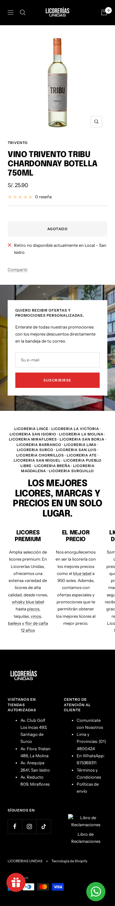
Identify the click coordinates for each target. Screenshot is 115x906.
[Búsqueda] (23, 12)
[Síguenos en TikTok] (43, 826)
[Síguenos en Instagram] (29, 826)
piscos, (33, 608)
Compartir (18, 269)
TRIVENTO (18, 142)
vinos (36, 616)
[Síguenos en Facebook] (15, 826)
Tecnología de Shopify (69, 861)
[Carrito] (104, 12)
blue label (82, 573)
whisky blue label (28, 601)
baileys (14, 623)
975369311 (86, 762)
